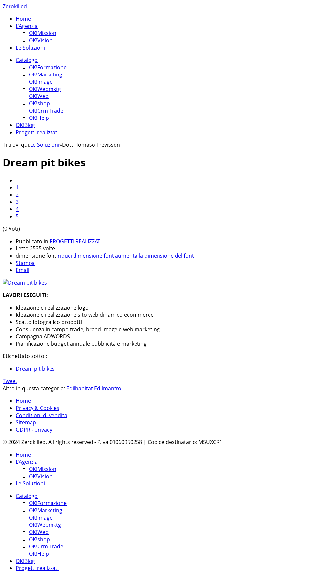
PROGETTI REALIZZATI (76, 241)
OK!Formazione (48, 67)
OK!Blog (25, 125)
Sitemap (26, 422)
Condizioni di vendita (41, 415)
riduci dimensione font (86, 255)
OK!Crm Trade (46, 110)
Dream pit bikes (35, 368)
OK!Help (39, 117)
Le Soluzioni (30, 47)
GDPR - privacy (34, 429)
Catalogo (27, 60)
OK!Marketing (45, 74)
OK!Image (40, 81)
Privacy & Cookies (37, 408)
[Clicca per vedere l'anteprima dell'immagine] (25, 282)
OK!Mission (42, 33)
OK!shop (39, 103)
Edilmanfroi (108, 388)
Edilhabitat (79, 388)
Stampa (25, 263)
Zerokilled (15, 6)
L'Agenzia (27, 26)
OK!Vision (40, 40)
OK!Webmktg (45, 89)
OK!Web (39, 96)
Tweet (10, 381)
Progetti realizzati (37, 132)
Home (23, 18)
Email (22, 270)
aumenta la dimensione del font (154, 255)
